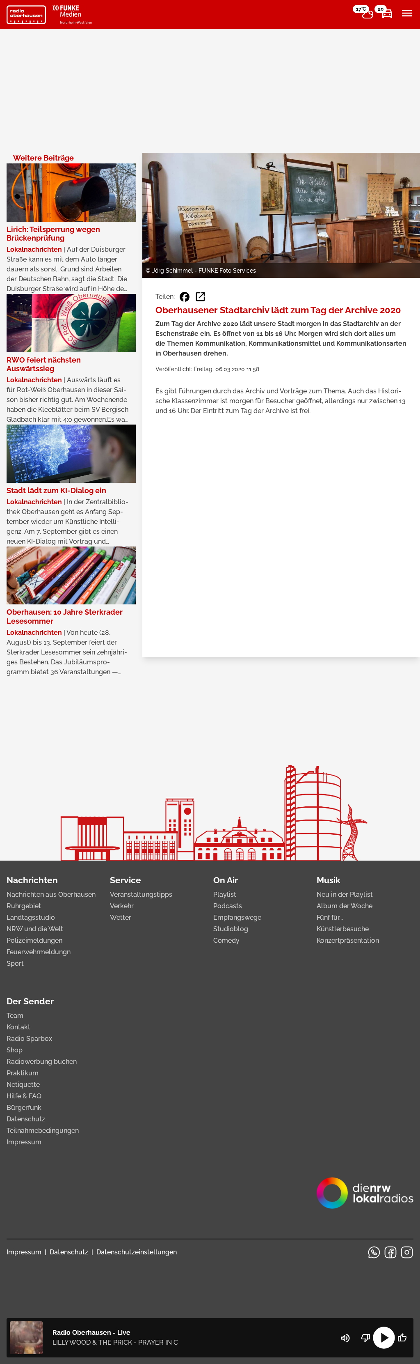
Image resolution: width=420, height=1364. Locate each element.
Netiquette (23, 1084)
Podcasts (227, 906)
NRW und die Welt (35, 929)
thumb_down (366, 1338)
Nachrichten (32, 880)
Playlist (224, 894)
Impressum (24, 1142)
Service (125, 880)
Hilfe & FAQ (24, 1096)
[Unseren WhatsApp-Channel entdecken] (374, 1252)
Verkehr (122, 906)
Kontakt (18, 1027)
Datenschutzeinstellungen (136, 1252)
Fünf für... (330, 917)
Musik (328, 880)
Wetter (120, 917)
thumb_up (402, 1338)
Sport (15, 963)
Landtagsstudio (31, 917)
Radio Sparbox (29, 1039)
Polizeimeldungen (34, 940)
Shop (15, 1050)
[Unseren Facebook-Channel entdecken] (390, 1252)
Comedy (226, 940)
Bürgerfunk (24, 1107)
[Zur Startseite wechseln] (26, 14)
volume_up (345, 1338)
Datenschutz (26, 1119)
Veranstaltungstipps (141, 894)
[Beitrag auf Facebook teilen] (184, 297)
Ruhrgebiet (24, 906)
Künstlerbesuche (343, 929)
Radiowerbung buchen (42, 1061)
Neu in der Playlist (345, 894)
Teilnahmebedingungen (43, 1130)
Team (15, 1016)
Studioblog (230, 929)
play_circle (384, 1338)
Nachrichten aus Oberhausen (51, 894)
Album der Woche (344, 906)
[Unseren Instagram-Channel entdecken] (406, 1252)
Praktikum (23, 1073)
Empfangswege (237, 917)
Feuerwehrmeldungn (39, 952)
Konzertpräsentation (348, 940)
